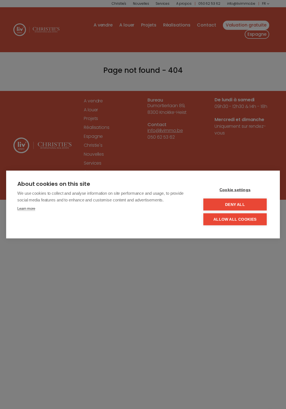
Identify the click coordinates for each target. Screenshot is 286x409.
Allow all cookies (234, 219)
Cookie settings (235, 190)
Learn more (26, 208)
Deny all (235, 205)
